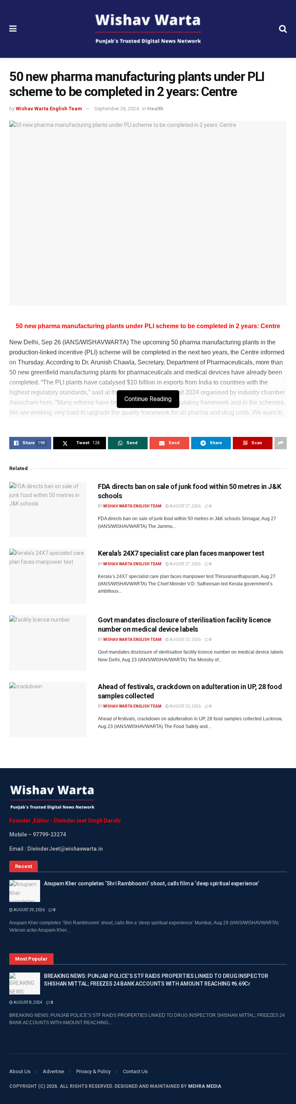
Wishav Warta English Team (49, 108)
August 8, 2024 (27, 1002)
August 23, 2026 (185, 639)
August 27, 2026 (185, 506)
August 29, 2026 (29, 910)
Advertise (53, 1071)
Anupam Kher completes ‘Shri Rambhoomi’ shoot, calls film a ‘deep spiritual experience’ (151, 883)
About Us (19, 1071)
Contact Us (135, 1071)
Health (155, 108)
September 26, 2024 (116, 108)
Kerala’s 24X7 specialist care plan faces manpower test (181, 553)
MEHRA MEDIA (204, 1086)
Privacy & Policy (93, 1071)
